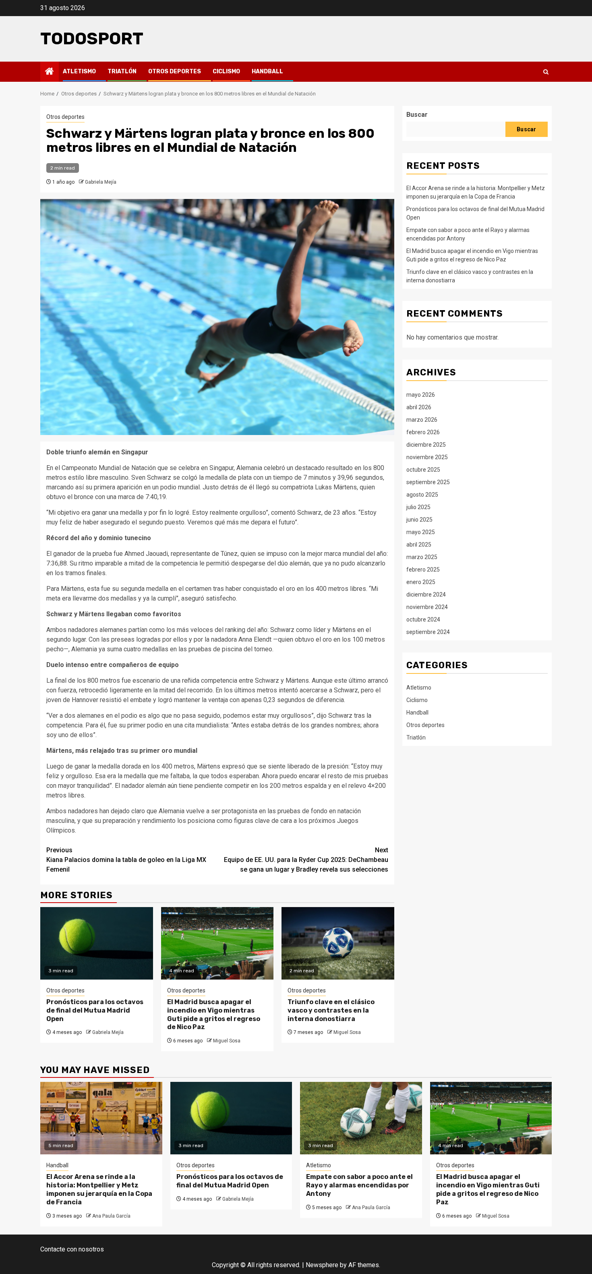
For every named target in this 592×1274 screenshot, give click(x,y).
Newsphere (322, 1265)
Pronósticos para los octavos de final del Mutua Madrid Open (94, 1010)
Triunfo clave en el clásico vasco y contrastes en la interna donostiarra (331, 1010)
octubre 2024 (423, 619)
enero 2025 (420, 581)
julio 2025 (418, 506)
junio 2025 (419, 519)
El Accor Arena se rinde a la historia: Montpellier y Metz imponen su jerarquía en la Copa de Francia (99, 1189)
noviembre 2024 (427, 606)
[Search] (546, 72)
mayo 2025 (420, 531)
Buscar (417, 114)
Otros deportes (174, 71)
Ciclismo (226, 71)
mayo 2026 (420, 394)
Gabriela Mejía (100, 182)
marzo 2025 (421, 556)
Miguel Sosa (226, 1041)
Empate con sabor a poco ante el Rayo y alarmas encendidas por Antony (359, 1185)
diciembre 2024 (426, 594)
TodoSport (91, 39)
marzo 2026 (421, 419)
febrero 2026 (423, 432)
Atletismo (79, 71)
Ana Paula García (111, 1216)
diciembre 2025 (426, 444)
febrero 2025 (423, 569)
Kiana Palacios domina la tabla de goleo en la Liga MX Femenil (126, 859)
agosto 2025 (422, 494)
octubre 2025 (423, 469)
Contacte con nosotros (72, 1249)
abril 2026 (418, 407)
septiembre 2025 (428, 482)
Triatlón (122, 71)
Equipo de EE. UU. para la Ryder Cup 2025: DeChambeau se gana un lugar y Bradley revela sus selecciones (306, 859)
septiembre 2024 (428, 631)
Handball (267, 71)
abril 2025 (418, 544)
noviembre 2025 (427, 457)
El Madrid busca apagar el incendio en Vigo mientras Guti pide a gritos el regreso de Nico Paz (213, 1014)
